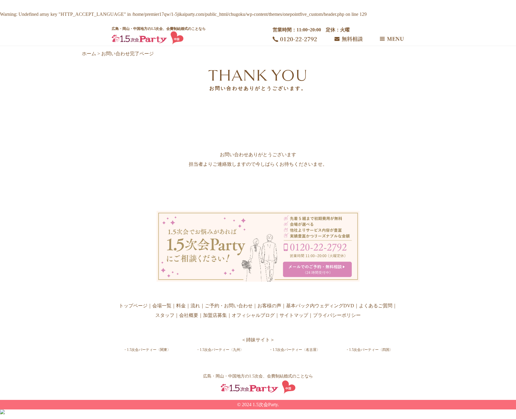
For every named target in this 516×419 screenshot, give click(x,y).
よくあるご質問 (375, 305)
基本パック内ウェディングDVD (320, 305)
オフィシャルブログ (253, 315)
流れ (195, 305)
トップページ (133, 305)
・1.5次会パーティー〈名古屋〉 (294, 350)
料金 (181, 305)
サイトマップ (294, 315)
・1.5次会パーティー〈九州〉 (220, 350)
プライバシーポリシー (337, 315)
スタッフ (164, 315)
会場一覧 (161, 305)
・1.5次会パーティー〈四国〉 (369, 350)
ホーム (89, 53)
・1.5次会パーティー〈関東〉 (147, 350)
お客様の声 (269, 305)
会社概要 (188, 315)
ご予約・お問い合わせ (229, 305)
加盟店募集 (215, 315)
